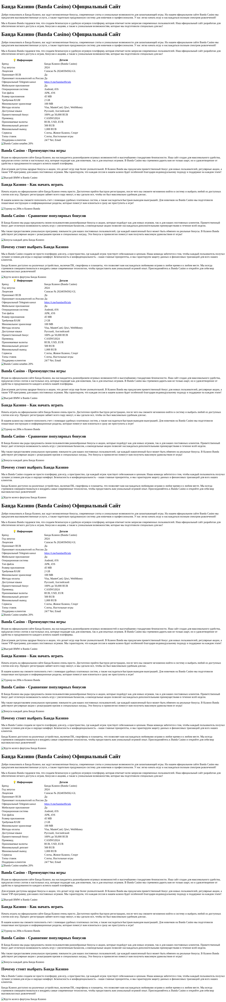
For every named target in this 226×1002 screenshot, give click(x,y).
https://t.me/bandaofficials (57, 82)
